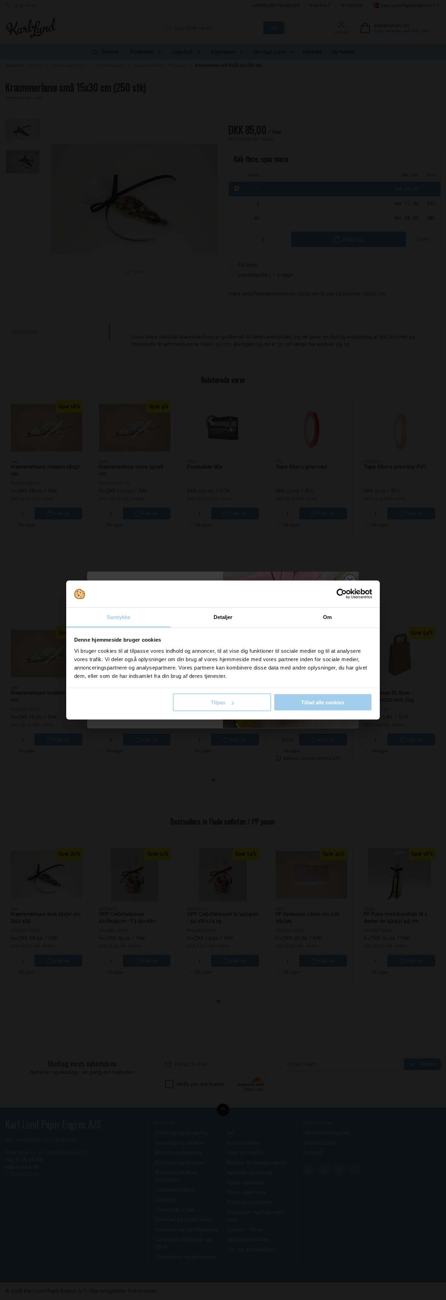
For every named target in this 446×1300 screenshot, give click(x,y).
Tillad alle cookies (322, 702)
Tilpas (218, 702)
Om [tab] (327, 617)
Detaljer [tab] (223, 617)
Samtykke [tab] (119, 617)
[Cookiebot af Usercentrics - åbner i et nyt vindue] (341, 594)
